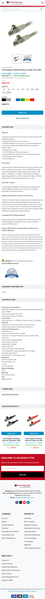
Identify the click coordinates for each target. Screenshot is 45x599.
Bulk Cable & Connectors (32, 528)
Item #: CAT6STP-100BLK (11, 443)
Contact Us (5, 560)
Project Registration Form (10, 577)
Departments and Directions (11, 570)
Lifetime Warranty (8, 525)
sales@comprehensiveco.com (25, 497)
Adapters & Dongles (30, 525)
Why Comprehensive (8, 538)
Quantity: (6, 104)
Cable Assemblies (30, 531)
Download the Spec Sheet (10, 394)
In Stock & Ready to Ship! (11, 445)
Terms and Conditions (29, 591)
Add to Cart (11, 433)
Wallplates (27, 545)
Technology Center (8, 535)
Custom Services (7, 563)
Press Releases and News (10, 531)
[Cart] (43, 2)
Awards (4, 522)
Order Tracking (6, 573)
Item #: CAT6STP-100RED (33, 443)
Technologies (28, 541)
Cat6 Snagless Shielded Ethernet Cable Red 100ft (33, 439)
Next (43, 406)
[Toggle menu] (3, 3)
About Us (5, 518)
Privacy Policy (16, 591)
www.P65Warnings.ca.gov (10, 263)
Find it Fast (27, 518)
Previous (38, 406)
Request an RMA (7, 580)
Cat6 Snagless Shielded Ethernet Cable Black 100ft (11, 439)
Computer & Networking (32, 535)
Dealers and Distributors (9, 567)
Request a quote (20, 78)
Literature (5, 528)
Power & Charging (30, 538)
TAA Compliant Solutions (32, 548)
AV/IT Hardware (29, 522)
